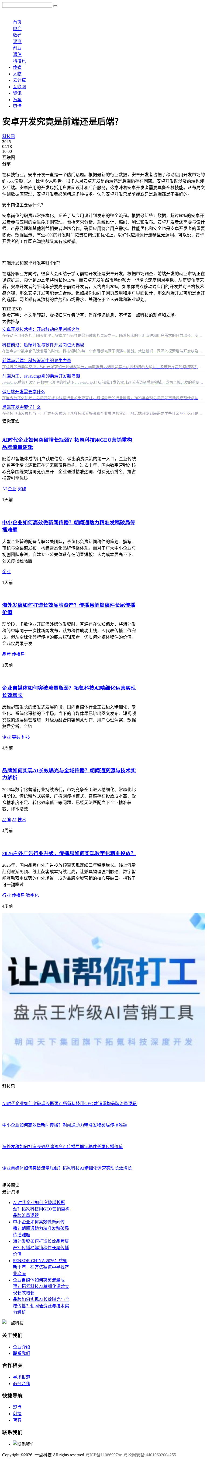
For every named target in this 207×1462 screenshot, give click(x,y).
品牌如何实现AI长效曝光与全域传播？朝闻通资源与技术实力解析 (41, 1306)
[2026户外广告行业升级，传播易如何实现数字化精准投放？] (60, 841)
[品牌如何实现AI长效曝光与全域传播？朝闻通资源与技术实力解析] (67, 758)
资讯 (17, 93)
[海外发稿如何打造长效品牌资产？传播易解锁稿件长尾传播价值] (64, 593)
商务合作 (21, 1383)
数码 (17, 35)
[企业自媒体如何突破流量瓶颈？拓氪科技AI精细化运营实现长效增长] (69, 676)
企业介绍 (21, 1347)
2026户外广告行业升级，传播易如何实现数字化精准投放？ (69, 853)
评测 (17, 41)
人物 (17, 74)
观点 (17, 1407)
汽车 (17, 99)
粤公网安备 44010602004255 (149, 1455)
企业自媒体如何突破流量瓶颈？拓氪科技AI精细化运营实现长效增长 (41, 1286)
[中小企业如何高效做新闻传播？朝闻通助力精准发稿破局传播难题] (67, 510)
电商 (17, 28)
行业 (6, 895)
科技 (26, 737)
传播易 (18, 654)
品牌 (6, 654)
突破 (22, 489)
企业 (12, 489)
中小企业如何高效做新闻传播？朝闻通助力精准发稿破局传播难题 (41, 1228)
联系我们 (21, 1353)
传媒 (17, 67)
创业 (17, 48)
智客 (17, 1420)
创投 (17, 1413)
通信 (17, 54)
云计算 (19, 80)
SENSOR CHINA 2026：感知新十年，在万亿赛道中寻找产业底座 (41, 1267)
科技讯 (19, 61)
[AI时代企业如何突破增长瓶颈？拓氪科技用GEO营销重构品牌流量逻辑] (71, 428)
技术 (22, 819)
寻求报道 (21, 1377)
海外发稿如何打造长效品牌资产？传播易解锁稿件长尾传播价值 (41, 1247)
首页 (17, 22)
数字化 (32, 895)
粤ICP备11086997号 (103, 1455)
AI (4, 489)
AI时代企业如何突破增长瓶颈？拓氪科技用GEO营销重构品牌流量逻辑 (41, 1209)
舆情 (17, 106)
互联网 (19, 86)
